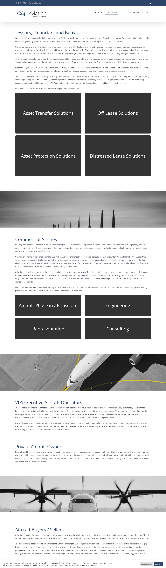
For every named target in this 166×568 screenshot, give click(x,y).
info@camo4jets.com (34, 3)
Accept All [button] (158, 564)
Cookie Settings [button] (146, 564)
